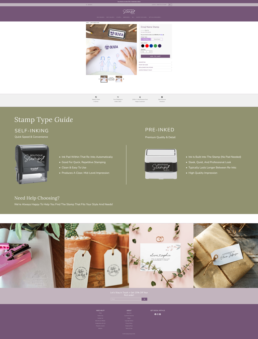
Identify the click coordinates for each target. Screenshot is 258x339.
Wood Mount (157, 39)
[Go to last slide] (99, 79)
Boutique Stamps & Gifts (130, 333)
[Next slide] (124, 79)
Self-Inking (145, 39)
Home (87, 22)
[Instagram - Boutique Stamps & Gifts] (158, 314)
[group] (104, 79)
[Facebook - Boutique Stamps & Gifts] (155, 314)
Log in (153, 4)
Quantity (143, 49)
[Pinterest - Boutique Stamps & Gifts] (160, 314)
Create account (162, 4)
